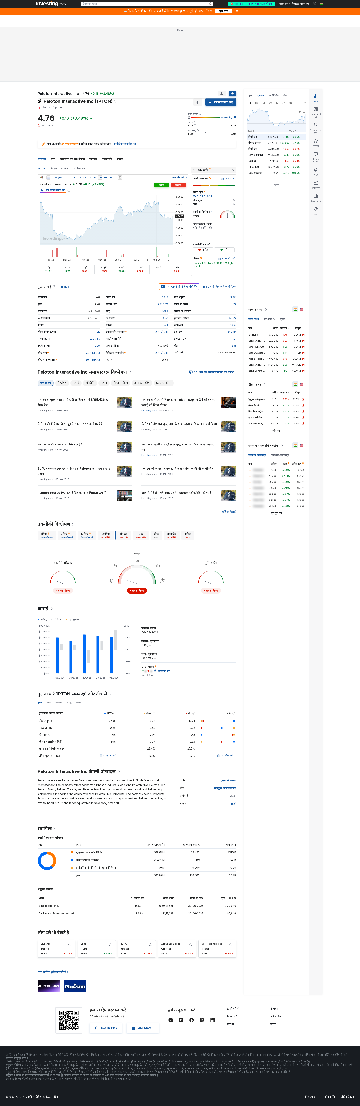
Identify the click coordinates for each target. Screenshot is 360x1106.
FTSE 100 (253, 166)
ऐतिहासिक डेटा (78, 168)
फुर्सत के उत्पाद (228, 780)
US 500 (252, 160)
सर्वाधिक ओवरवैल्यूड (280, 455)
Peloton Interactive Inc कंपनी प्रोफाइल (77, 771)
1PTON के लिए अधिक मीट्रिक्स (219, 286)
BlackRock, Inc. (49, 905)
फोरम (120, 159)
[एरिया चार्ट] (48, 177)
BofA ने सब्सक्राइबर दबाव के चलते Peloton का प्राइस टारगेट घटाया (74, 471)
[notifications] (315, 3)
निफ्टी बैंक (252, 148)
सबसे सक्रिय (254, 319)
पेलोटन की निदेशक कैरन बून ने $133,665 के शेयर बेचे (70, 424)
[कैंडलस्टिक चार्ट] (41, 177)
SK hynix (45, 943)
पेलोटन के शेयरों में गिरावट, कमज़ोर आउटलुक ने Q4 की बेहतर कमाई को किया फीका (178, 402)
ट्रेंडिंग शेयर (254, 384)
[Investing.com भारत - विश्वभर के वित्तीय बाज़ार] (51, 3)
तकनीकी (107, 159)
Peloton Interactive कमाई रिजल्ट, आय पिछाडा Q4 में (72, 493)
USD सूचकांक (255, 172)
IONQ (124, 943)
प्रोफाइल (53, 168)
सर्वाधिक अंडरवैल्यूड (257, 455)
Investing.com (149, 410)
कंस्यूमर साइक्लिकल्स (225, 788)
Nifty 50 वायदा (255, 154)
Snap (83, 943)
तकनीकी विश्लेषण (54, 524)
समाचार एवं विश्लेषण (72, 159)
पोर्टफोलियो (276, 1016)
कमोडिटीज (274, 95)
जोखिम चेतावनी (347, 1096)
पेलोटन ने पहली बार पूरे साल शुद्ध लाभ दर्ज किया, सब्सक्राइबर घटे (177, 446)
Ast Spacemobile (170, 943)
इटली (233, 803)
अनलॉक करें (109, 755)
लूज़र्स (282, 319)
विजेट (273, 1024)
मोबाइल (274, 1008)
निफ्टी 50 (252, 136)
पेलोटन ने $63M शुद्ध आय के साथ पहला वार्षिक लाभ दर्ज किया (179, 424)
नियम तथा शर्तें (311, 1096)
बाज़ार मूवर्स (255, 309)
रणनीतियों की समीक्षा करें (125, 143)
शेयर (285, 95)
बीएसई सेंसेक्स (254, 142)
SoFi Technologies (212, 943)
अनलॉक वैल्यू (226, 117)
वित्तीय (93, 159)
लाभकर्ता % (269, 319)
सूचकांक (260, 95)
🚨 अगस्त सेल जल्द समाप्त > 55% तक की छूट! (251, 3)
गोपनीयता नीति (329, 1096)
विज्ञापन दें (232, 1016)
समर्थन (230, 1024)
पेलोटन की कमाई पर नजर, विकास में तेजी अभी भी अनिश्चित (177, 468)
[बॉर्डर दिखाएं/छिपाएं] (120, 177)
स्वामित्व (64, 168)
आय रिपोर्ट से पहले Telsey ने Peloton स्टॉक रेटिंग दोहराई (176, 493)
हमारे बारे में (233, 1008)
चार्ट (53, 159)
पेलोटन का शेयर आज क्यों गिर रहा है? (60, 444)
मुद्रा (250, 95)
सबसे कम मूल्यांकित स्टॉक (263, 445)
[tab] (47, 535)
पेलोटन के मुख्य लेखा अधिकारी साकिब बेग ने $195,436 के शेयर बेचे (73, 402)
